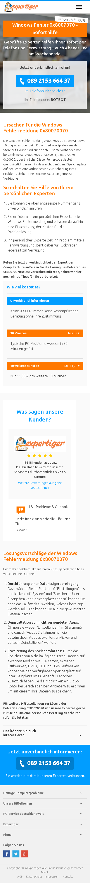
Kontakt (68, 876)
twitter (15, 853)
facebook (6, 853)
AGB (20, 876)
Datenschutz (34, 876)
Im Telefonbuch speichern (45, 91)
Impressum (52, 876)
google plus (24, 853)
